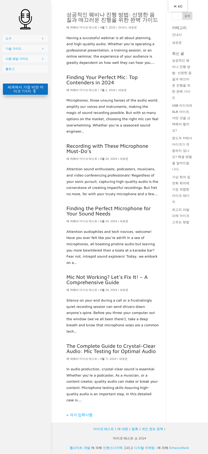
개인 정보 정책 (152, 429)
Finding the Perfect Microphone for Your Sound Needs (108, 210)
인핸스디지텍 (112, 448)
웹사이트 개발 (80, 448)
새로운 (132, 27)
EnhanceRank (179, 448)
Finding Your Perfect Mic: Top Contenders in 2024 (102, 79)
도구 (8, 38)
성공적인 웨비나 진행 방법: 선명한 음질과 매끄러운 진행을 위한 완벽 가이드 (112, 17)
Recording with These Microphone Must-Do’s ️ (107, 148)
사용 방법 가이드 (16, 58)
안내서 (122, 27)
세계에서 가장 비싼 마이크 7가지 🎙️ (25, 89)
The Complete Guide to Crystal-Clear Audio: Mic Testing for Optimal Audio (111, 348)
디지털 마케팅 (144, 448)
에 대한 (122, 429)
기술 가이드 (13, 48)
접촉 (135, 429)
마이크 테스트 (88, 27)
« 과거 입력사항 (79, 415)
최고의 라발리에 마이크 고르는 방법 (180, 216)
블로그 (10, 69)
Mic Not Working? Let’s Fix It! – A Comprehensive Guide (107, 279)
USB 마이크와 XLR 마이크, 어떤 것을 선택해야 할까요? (182, 118)
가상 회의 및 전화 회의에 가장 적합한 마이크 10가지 (181, 189)
